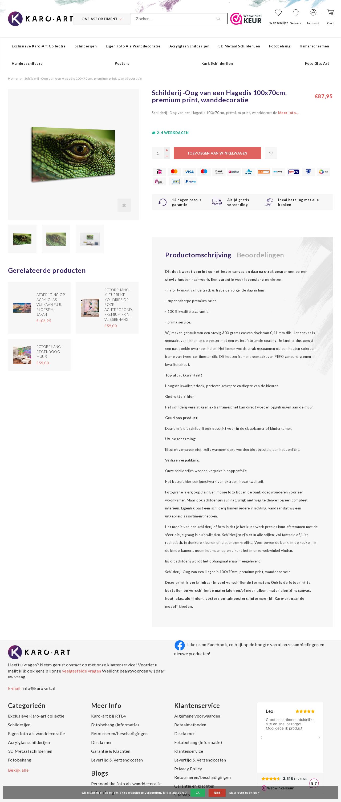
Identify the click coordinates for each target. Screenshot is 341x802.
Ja (198, 792)
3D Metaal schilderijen (239, 46)
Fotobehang (280, 46)
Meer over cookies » (244, 792)
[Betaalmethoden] (159, 172)
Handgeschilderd (27, 63)
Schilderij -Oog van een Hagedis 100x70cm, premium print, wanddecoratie (83, 78)
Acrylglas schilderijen (189, 46)
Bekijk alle (18, 769)
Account (313, 23)
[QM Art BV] (40, 18)
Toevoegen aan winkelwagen (217, 153)
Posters (122, 63)
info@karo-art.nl (39, 688)
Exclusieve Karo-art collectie (39, 46)
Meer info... (288, 113)
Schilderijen (86, 46)
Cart (330, 23)
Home (13, 78)
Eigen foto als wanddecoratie (133, 46)
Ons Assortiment (100, 19)
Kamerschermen (314, 46)
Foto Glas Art (317, 63)
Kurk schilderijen (217, 63)
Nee (217, 792)
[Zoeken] (222, 18)
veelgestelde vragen (81, 670)
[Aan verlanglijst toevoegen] (271, 153)
